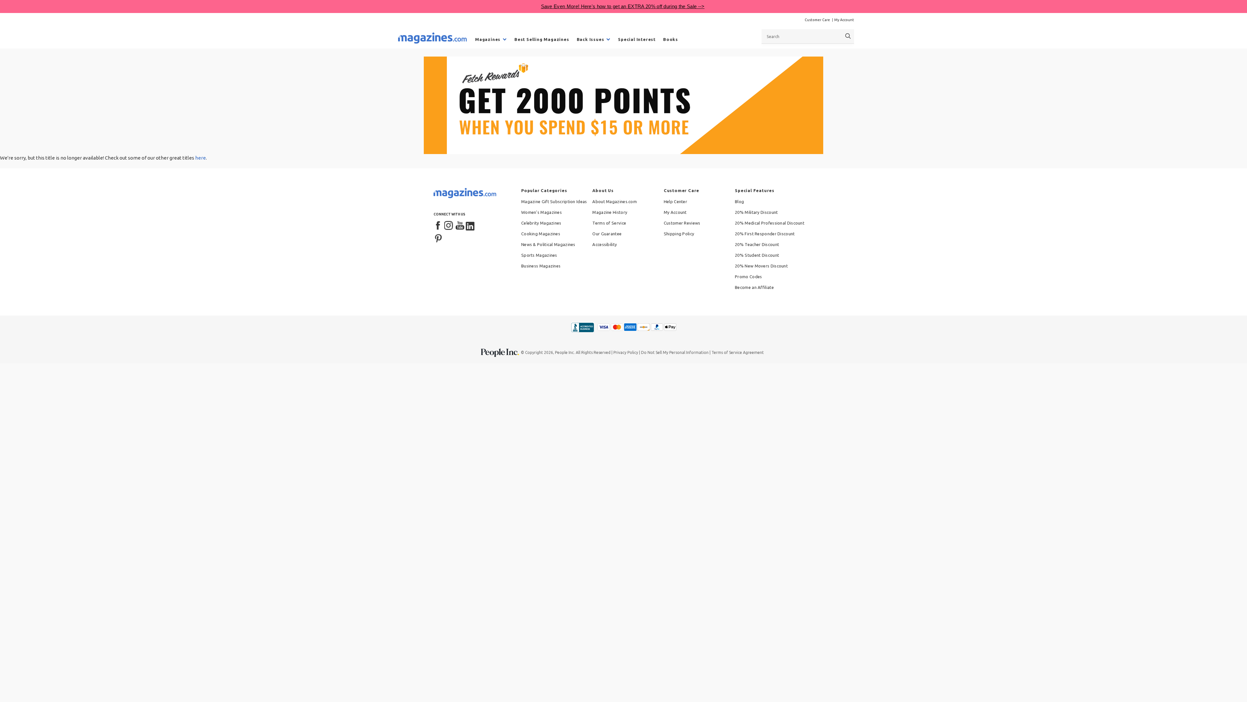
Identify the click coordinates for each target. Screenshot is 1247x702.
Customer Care (817, 20)
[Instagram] (449, 226)
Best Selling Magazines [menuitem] (541, 39)
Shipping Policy (679, 233)
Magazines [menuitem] (487, 39)
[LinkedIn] (470, 226)
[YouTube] (460, 226)
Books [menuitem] (670, 39)
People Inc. (565, 352)
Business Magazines (541, 266)
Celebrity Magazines (541, 223)
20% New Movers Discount (761, 266)
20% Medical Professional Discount (769, 223)
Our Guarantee (607, 233)
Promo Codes (748, 276)
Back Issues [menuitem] (590, 39)
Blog (739, 201)
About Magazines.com (614, 201)
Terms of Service (609, 223)
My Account (844, 20)
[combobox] (808, 36)
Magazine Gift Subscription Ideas (554, 201)
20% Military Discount (756, 212)
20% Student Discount (757, 255)
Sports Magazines (539, 255)
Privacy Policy (625, 352)
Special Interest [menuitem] (637, 39)
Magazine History (609, 212)
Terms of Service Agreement (738, 352)
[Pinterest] (438, 237)
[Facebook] (438, 226)
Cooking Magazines (540, 233)
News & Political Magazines (548, 244)
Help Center (675, 201)
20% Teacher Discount (757, 244)
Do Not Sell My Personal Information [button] (675, 352)
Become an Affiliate (754, 287)
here (200, 158)
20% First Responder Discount (765, 233)
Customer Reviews (682, 223)
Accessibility (604, 244)
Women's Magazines (541, 212)
